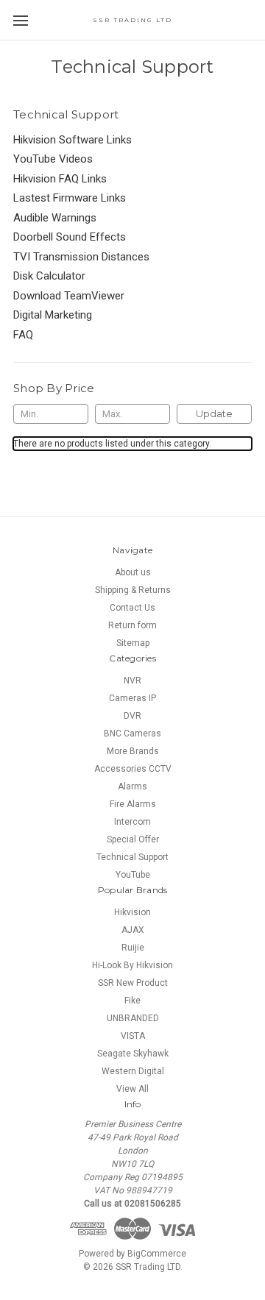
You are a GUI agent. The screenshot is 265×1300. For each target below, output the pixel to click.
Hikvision (132, 912)
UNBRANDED (133, 1018)
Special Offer (133, 839)
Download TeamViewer (68, 295)
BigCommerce (156, 1254)
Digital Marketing (52, 315)
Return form (132, 625)
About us (133, 572)
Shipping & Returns (133, 590)
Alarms (132, 786)
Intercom (132, 822)
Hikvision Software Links (72, 139)
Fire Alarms (133, 804)
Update (214, 413)
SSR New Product (133, 983)
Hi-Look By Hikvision (132, 965)
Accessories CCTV (133, 769)
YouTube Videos (53, 159)
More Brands (133, 751)
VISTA (133, 1036)
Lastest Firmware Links (69, 198)
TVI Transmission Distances (81, 256)
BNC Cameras (132, 733)
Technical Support (132, 857)
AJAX (132, 930)
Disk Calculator (49, 276)
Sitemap (132, 643)
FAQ (23, 334)
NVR (132, 680)
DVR (132, 716)
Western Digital (133, 1071)
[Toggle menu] (20, 20)
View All (132, 1089)
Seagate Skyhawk (133, 1053)
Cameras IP (132, 698)
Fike (132, 1000)
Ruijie (132, 947)
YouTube (133, 875)
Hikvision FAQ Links (60, 178)
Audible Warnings (54, 217)
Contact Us (132, 608)
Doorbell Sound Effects (69, 237)
